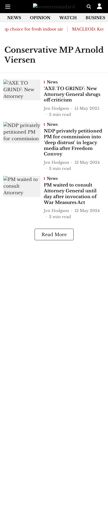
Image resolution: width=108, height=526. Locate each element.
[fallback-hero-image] (23, 99)
